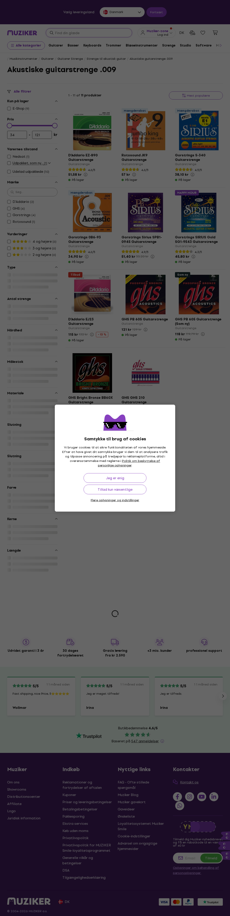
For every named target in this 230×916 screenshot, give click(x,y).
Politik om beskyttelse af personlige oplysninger (129, 463)
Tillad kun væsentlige (115, 489)
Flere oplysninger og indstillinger (115, 500)
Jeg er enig (115, 478)
